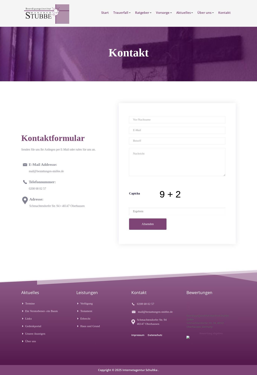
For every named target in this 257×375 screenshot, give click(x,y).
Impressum (137, 335)
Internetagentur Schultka (140, 370)
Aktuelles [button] (183, 12)
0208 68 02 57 (37, 188)
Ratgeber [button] (142, 12)
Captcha (134, 193)
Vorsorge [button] (163, 12)
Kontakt (224, 12)
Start (105, 12)
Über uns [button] (204, 12)
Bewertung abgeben (211, 333)
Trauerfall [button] (120, 12)
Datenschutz (155, 335)
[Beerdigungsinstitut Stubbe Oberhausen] (46, 13)
